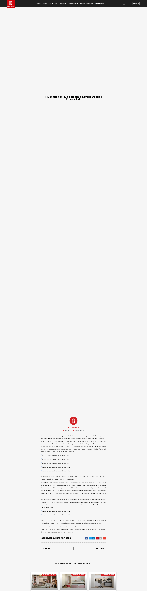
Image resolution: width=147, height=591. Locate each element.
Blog (56, 3)
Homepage (38, 3)
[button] (86, 538)
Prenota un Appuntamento (86, 3)
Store (50, 3)
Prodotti (45, 3)
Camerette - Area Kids (79, 430)
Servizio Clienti (72, 3)
